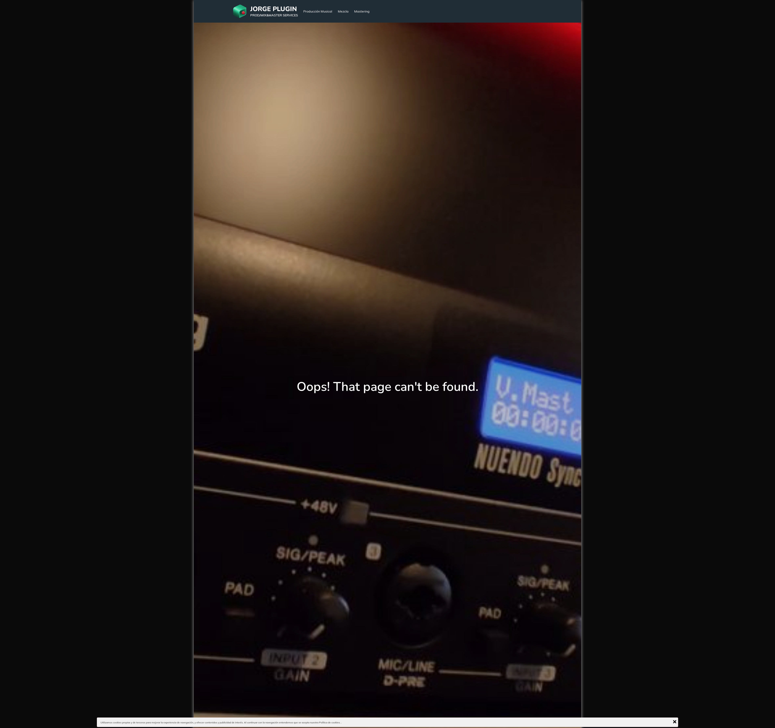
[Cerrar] (674, 721)
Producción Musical (317, 11)
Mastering (362, 11)
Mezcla (343, 11)
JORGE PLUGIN (273, 9)
